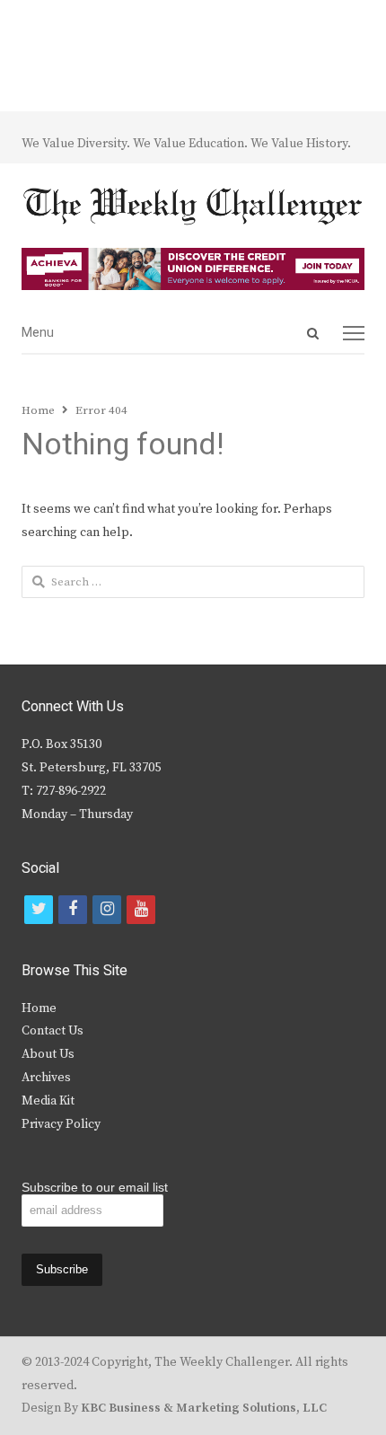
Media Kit (48, 1101)
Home (39, 1008)
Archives (46, 1078)
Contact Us (52, 1031)
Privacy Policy (61, 1124)
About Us (48, 1054)
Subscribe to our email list (95, 1187)
